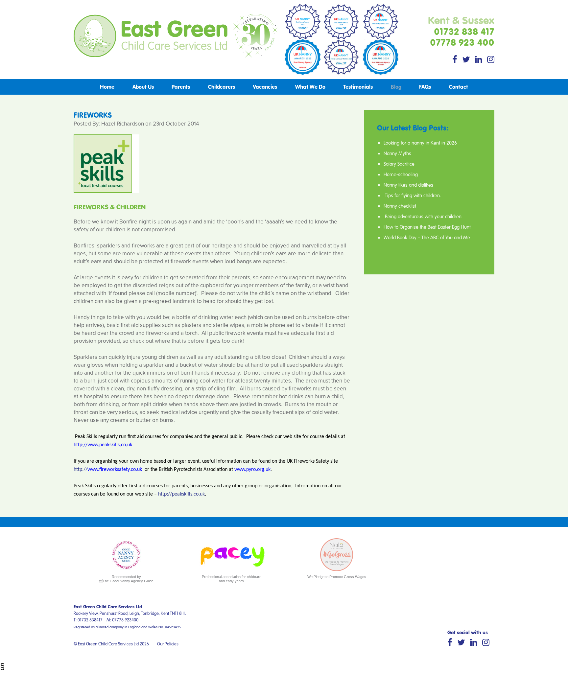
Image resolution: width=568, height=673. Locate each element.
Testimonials (358, 86)
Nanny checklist (400, 205)
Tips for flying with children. (412, 195)
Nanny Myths (397, 153)
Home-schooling (401, 174)
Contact (458, 86)
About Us (143, 86)
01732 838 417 (464, 31)
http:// (80, 469)
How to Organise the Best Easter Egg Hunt (427, 226)
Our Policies (167, 644)
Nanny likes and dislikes (408, 184)
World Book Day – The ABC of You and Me (427, 237)
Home (107, 86)
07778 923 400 (462, 42)
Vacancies (265, 86)
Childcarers (221, 86)
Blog (396, 86)
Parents (181, 86)
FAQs (425, 86)
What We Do (310, 86)
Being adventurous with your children (423, 216)
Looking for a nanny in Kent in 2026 (420, 142)
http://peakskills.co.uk (181, 494)
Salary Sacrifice (399, 163)
